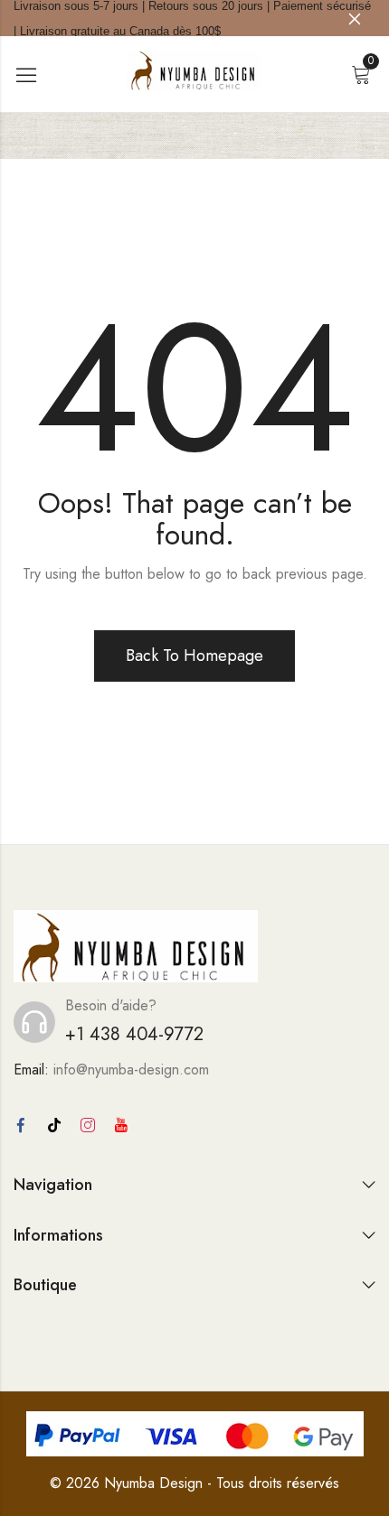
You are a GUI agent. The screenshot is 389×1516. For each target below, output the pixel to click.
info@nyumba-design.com (131, 1069)
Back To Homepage (194, 655)
